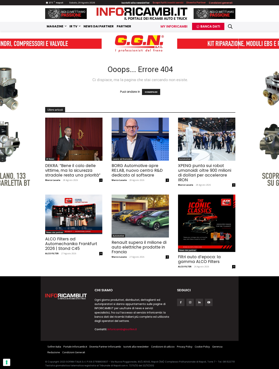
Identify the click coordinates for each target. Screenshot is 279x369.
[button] (230, 26)
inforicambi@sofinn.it (122, 329)
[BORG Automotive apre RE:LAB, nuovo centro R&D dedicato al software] (140, 139)
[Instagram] (190, 302)
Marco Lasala (52, 180)
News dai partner (54, 232)
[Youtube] (208, 302)
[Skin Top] (139, 44)
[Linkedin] (199, 302)
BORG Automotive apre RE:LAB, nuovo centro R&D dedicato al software (137, 170)
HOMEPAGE (151, 91)
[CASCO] (66, 13)
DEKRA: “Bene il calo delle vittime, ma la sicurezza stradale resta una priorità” (72, 170)
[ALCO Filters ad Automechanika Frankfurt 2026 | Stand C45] (73, 214)
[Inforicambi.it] (142, 13)
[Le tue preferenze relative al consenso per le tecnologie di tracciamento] (6, 362)
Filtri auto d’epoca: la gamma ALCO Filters (199, 259)
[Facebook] (180, 302)
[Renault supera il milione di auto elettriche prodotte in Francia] (140, 216)
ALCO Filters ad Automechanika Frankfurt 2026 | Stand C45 (71, 243)
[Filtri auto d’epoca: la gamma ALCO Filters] (206, 223)
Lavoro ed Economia (122, 159)
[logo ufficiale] (66, 296)
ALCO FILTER (52, 253)
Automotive (184, 159)
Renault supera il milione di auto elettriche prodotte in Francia (139, 247)
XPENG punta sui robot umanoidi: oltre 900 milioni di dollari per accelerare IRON (204, 173)
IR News (50, 159)
